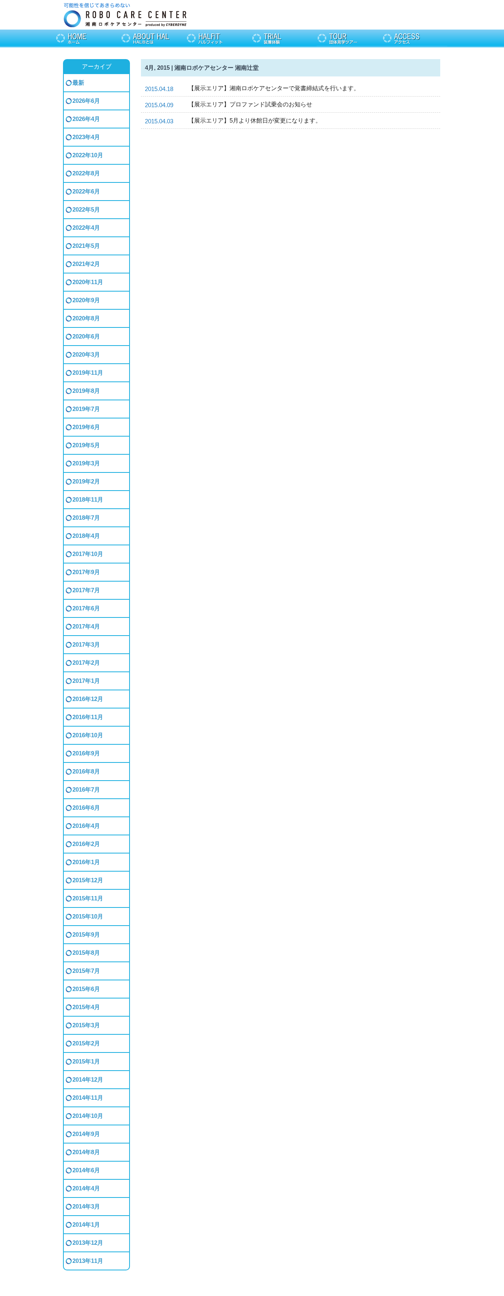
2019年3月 (86, 463)
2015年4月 (86, 1007)
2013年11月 (87, 1260)
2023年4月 (86, 137)
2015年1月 (86, 1061)
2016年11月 (87, 717)
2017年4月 (86, 626)
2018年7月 (86, 517)
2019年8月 (86, 390)
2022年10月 (87, 155)
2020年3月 (86, 354)
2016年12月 (87, 698)
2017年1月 (86, 680)
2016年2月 (86, 843)
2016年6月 (86, 807)
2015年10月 (87, 916)
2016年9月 (86, 753)
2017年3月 (86, 644)
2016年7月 (86, 789)
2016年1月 (86, 862)
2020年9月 (86, 300)
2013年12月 (87, 1242)
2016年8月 (86, 771)
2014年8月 (86, 1152)
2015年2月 (86, 1043)
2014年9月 (86, 1134)
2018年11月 (87, 499)
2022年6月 (86, 191)
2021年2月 (86, 263)
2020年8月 (86, 318)
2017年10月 (87, 553)
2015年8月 (86, 952)
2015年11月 (87, 898)
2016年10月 (87, 735)
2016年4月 (86, 825)
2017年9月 (86, 572)
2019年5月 (86, 445)
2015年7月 (86, 970)
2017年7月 (86, 590)
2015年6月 (86, 988)
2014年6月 (86, 1170)
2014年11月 (87, 1097)
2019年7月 (86, 408)
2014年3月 (86, 1206)
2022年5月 (86, 209)
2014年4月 (86, 1188)
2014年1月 (86, 1224)
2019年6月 (86, 427)
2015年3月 (86, 1025)
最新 (78, 82)
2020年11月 (87, 282)
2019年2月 (86, 481)
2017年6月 (86, 608)
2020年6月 (86, 336)
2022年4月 (86, 227)
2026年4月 (86, 118)
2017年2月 (86, 662)
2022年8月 (86, 173)
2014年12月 (87, 1079)
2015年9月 (86, 934)
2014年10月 (87, 1115)
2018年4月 (86, 535)
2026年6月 (86, 100)
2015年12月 (87, 880)
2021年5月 (86, 245)
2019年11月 (87, 372)
